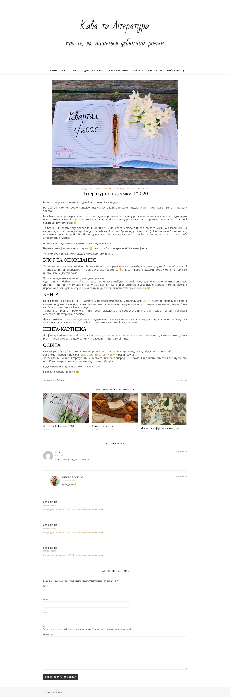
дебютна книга (93, 70)
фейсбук (138, 70)
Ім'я (45, 586)
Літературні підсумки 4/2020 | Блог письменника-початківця (73, 555)
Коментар (48, 634)
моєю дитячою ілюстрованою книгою (119, 335)
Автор (53, 70)
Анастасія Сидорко (56, 380)
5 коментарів (180, 380)
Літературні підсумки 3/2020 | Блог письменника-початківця (73, 532)
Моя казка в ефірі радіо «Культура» (160, 428)
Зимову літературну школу (100, 354)
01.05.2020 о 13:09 (61, 455)
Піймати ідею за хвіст (104, 426)
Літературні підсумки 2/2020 (59, 426)
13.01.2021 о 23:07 (49, 551)
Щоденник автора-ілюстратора (100, 189)
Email (46, 599)
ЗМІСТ (76, 70)
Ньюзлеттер (155, 70)
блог (65, 70)
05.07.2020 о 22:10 (49, 505)
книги (146, 301)
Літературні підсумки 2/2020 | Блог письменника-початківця (73, 509)
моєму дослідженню (76, 319)
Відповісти (181, 451)
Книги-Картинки (118, 70)
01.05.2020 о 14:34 (68, 480)
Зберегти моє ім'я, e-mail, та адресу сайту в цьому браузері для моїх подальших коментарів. (88, 629)
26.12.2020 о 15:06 (49, 528)
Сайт (45, 612)
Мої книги (173, 70)
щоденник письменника (134, 189)
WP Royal (58, 692)
